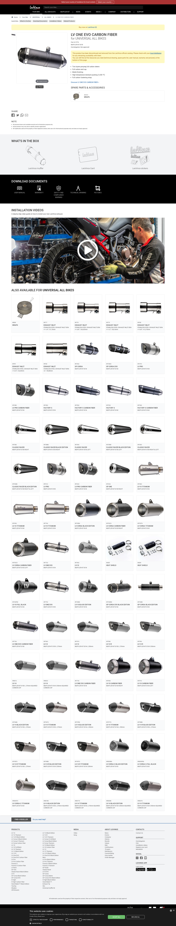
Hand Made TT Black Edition (20, 884)
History (107, 839)
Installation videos (141, 845)
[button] (67, 923)
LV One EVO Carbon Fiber (19, 857)
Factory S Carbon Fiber (18, 865)
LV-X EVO (46, 872)
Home (16, 17)
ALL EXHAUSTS (50, 12)
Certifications (109, 847)
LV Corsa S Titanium (17, 841)
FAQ (137, 843)
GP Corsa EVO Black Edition (51, 878)
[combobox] (171, 911)
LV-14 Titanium (16, 835)
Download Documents (40, 21)
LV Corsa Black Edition (50, 841)
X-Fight (13, 880)
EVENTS (88, 12)
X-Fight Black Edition (49, 880)
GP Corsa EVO (15, 878)
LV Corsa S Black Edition (19, 839)
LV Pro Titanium (48, 861)
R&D (106, 845)
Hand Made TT (47, 882)
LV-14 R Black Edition (18, 837)
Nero (44, 857)
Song (75, 835)
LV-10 (13, 845)
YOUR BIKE (36, 12)
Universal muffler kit (49, 888)
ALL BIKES (47, 17)
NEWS (78, 12)
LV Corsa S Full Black (49, 839)
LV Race (13, 867)
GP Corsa (46, 874)
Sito (44, 886)
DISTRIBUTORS (125, 12)
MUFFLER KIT (65, 12)
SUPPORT (140, 12)
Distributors (108, 851)
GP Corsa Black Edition (18, 876)
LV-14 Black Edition (49, 833)
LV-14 (13, 833)
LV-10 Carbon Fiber (49, 847)
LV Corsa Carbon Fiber (18, 843)
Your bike (25, 17)
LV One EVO (15, 855)
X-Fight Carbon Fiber (17, 882)
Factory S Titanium (48, 865)
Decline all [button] (135, 917)
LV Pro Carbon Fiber (17, 861)
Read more (41, 916)
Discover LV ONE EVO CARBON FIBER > (85, 82)
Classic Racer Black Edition (19, 872)
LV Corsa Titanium (48, 843)
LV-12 (44, 849)
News (106, 833)
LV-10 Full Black (16, 847)
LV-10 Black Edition (49, 845)
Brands (107, 841)
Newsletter (139, 849)
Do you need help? (39, 819)
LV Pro (13, 859)
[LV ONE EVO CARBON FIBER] (13, 35)
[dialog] (88, 917)
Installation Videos (55, 21)
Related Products (69, 21)
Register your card (141, 847)
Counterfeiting (109, 853)
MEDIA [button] (98, 12)
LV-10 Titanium (16, 849)
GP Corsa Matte (48, 876)
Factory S (14, 863)
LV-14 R (45, 835)
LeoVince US (92, 27)
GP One (13, 869)
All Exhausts (15, 890)
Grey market (109, 855)
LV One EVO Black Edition (51, 855)
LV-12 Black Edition (17, 851)
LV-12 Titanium (47, 851)
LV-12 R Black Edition (49, 853)
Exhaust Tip (46, 884)
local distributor (155, 53)
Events (107, 835)
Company (108, 837)
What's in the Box (25, 21)
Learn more (139, 866)
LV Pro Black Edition (49, 859)
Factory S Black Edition (50, 863)
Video (75, 833)
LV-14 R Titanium (48, 837)
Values (107, 843)
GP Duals (45, 867)
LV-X (12, 874)
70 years (107, 849)
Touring (13, 886)
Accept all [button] (116, 917)
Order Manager (109, 857)
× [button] (173, 910)
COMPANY (112, 12)
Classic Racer (47, 869)
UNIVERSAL (36, 17)
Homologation (140, 841)
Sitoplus (13, 888)
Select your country (105, 2)
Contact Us (139, 833)
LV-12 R (13, 853)
